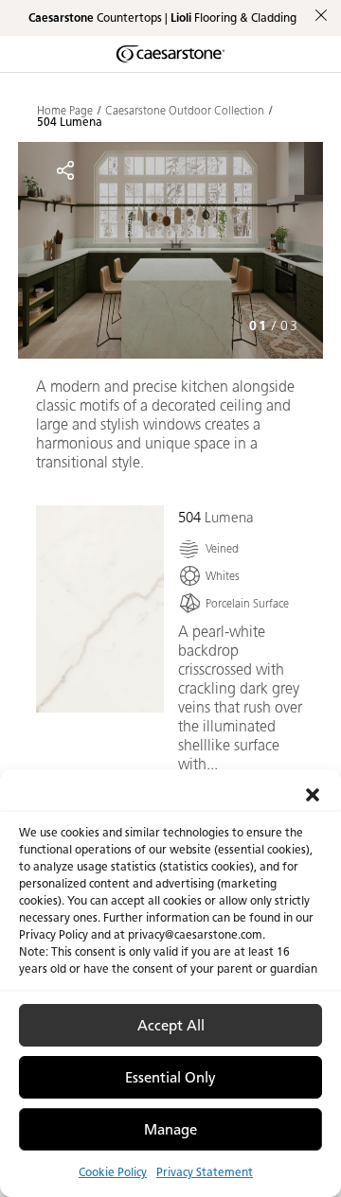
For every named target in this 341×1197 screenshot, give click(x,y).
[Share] (65, 170)
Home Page (65, 110)
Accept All (171, 1025)
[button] (312, 792)
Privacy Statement (204, 1172)
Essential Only (170, 1077)
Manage (170, 1129)
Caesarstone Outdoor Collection (184, 110)
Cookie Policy (113, 1172)
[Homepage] (170, 53)
